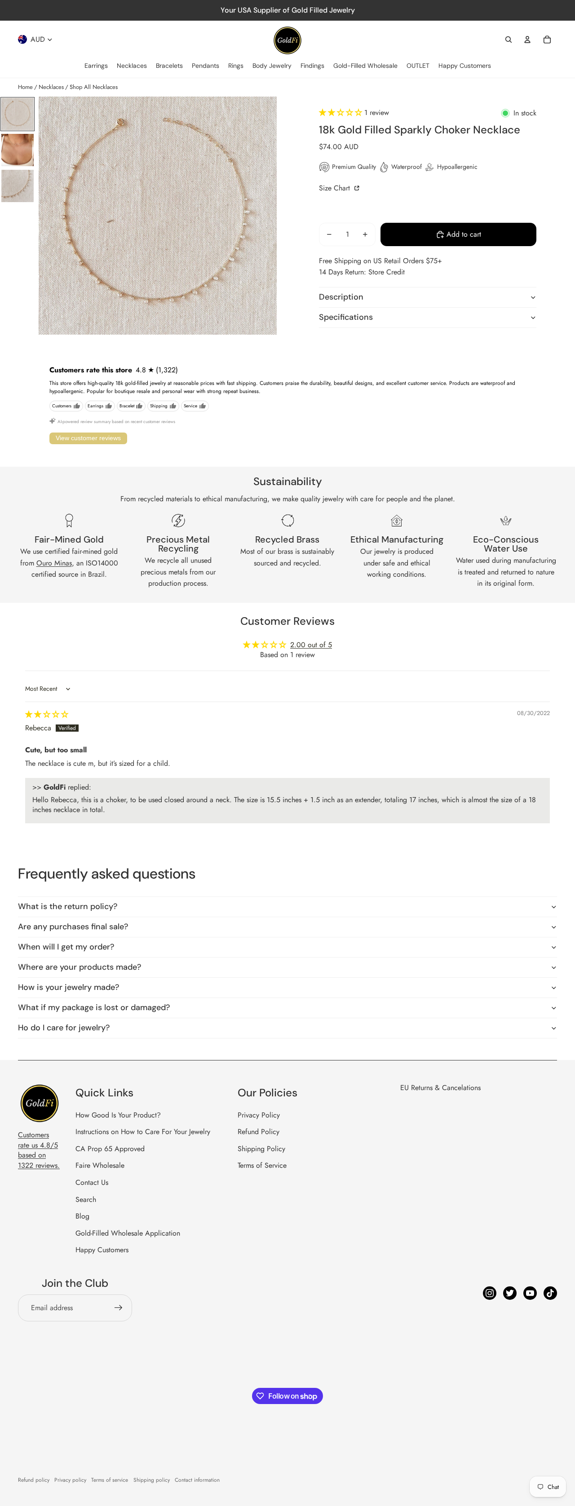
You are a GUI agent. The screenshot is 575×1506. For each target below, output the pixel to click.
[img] (46, 714)
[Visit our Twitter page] (510, 1293)
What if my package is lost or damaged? (94, 1007)
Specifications (346, 317)
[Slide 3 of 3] (17, 186)
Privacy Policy (259, 1115)
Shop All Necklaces (94, 87)
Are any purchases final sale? (73, 926)
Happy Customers (101, 1250)
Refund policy (33, 1480)
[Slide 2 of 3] (17, 150)
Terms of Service (262, 1165)
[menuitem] (96, 66)
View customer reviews (88, 438)
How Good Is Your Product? (118, 1115)
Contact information (197, 1480)
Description (341, 296)
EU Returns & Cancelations (440, 1087)
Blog (82, 1216)
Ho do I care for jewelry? (64, 1027)
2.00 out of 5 (311, 645)
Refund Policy (258, 1131)
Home (25, 87)
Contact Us (91, 1182)
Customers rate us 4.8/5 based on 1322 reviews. (39, 1150)
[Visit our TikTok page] (550, 1293)
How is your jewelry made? (68, 987)
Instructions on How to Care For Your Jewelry (142, 1131)
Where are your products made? (79, 967)
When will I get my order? (66, 946)
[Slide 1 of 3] (17, 114)
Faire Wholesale (99, 1165)
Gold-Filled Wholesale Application (127, 1233)
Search (85, 1199)
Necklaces (51, 87)
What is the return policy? (67, 906)
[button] (341, 112)
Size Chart (335, 188)
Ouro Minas (54, 563)
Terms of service (109, 1480)
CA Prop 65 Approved (110, 1149)
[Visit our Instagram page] (489, 1293)
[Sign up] (118, 1307)
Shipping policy (151, 1480)
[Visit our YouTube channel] (530, 1293)
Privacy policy (70, 1480)
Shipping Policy (261, 1149)
